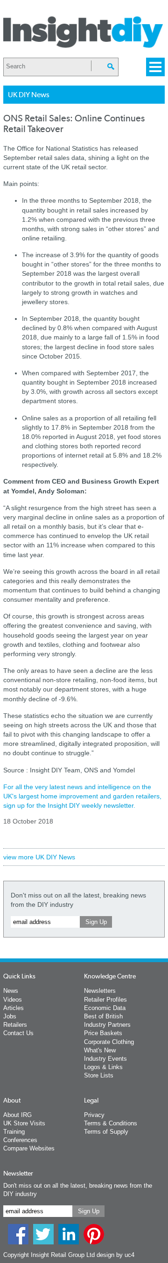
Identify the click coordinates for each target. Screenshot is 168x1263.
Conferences (20, 1140)
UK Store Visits (24, 1123)
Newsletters (100, 990)
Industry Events (105, 1058)
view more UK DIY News (39, 857)
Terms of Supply (106, 1131)
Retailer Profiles (105, 999)
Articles (13, 1007)
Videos (12, 999)
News (10, 990)
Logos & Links (103, 1067)
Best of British (103, 1016)
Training (14, 1131)
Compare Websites (29, 1148)
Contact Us (18, 1033)
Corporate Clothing (109, 1041)
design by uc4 (115, 1254)
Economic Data (105, 1007)
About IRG (17, 1114)
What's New (100, 1050)
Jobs (9, 1016)
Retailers (15, 1024)
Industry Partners (107, 1024)
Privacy (94, 1114)
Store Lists (98, 1075)
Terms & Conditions (110, 1123)
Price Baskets (103, 1033)
